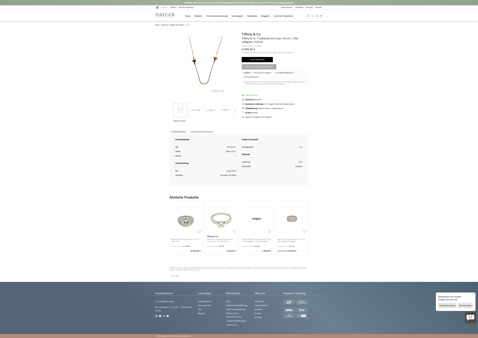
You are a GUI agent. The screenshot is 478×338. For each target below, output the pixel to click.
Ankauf (173, 7)
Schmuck (165, 25)
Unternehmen (287, 7)
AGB (228, 301)
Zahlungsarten (205, 301)
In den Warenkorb (257, 60)
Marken (198, 15)
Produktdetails (179, 132)
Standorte (299, 7)
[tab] (178, 131)
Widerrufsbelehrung (235, 309)
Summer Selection (283, 15)
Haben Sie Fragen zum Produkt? (258, 117)
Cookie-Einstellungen (236, 320)
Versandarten (204, 305)
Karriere (309, 7)
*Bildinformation (179, 121)
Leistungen (237, 15)
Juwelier (164, 7)
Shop (187, 15)
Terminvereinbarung (217, 15)
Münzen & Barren (186, 7)
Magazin (265, 15)
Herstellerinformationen (202, 132)
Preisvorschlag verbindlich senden (259, 67)
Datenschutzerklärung (236, 305)
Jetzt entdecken (286, 2)
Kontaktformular (166, 301)
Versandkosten (286, 52)
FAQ (200, 309)
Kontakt (318, 7)
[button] (235, 111)
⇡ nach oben (174, 276)
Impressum (231, 324)
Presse (258, 313)
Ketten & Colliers (177, 25)
